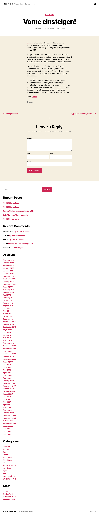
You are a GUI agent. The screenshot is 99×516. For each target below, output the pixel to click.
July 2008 (7, 365)
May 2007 (7, 402)
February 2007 (9, 410)
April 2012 (7, 295)
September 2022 (9, 266)
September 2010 (9, 327)
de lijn (31, 102)
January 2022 (8, 268)
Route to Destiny (9, 465)
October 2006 (8, 421)
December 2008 (9, 354)
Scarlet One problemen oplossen (20, 244)
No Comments (62, 28)
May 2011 (6, 311)
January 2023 (8, 263)
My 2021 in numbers (11, 219)
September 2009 (9, 348)
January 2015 (8, 282)
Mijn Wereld (7, 460)
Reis (4, 463)
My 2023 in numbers (11, 203)
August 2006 (8, 426)
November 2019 (9, 276)
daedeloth (39, 28)
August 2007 (8, 394)
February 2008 (9, 378)
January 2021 (8, 271)
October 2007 (8, 389)
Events (5, 452)
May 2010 (7, 338)
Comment (30, 138)
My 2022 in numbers (11, 207)
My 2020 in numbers (22, 232)
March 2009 (7, 351)
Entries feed (8, 494)
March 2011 (7, 314)
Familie (6, 455)
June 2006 (7, 432)
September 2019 (9, 279)
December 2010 (9, 319)
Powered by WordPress (25, 511)
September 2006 (9, 423)
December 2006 (9, 415)
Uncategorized (9, 476)
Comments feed (9, 497)
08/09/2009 (50, 28)
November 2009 (9, 346)
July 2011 (7, 308)
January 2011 (8, 316)
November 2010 (9, 322)
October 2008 (8, 357)
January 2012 (8, 300)
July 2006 (7, 429)
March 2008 (7, 375)
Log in (5, 491)
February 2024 (9, 260)
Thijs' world (8, 4)
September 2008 (9, 359)
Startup (6, 474)
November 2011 (9, 303)
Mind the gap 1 (18, 248)
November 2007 (9, 386)
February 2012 (8, 298)
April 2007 (7, 405)
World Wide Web (9, 479)
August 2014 (8, 287)
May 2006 (7, 434)
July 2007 (7, 397)
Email (52, 153)
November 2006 (9, 418)
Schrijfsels (7, 468)
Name (29, 153)
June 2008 (7, 367)
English (6, 449)
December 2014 (9, 284)
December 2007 (9, 383)
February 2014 (8, 290)
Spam (5, 471)
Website (29, 161)
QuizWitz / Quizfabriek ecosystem (16, 215)
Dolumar (6, 447)
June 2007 (7, 399)
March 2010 (7, 340)
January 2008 (8, 381)
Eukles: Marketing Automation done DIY (18, 211)
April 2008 (7, 373)
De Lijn (30, 43)
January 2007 (8, 413)
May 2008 (7, 370)
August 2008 (8, 362)
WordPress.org (9, 499)
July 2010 (7, 332)
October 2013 (8, 292)
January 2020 (8, 273)
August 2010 (8, 330)
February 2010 (8, 343)
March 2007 (7, 407)
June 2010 (7, 335)
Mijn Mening (49, 14)
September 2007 (9, 391)
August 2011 (8, 306)
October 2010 (8, 324)
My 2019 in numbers (16, 240)
